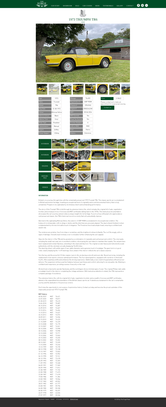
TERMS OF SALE (74, 399)
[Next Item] (127, 53)
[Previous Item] (39, 53)
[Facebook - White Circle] (138, 5)
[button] (45, 98)
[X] (146, 5)
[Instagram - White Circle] (142, 5)
